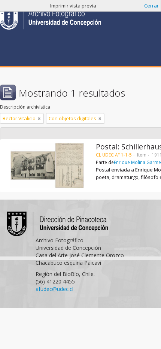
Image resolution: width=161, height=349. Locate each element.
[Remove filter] (39, 118)
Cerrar (151, 5)
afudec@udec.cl (54, 288)
